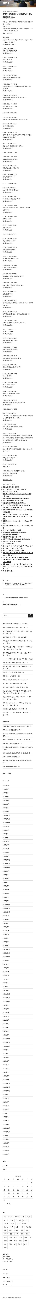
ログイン (5, 1273)
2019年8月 (6, 1098)
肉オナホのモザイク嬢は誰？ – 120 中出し (16, 623)
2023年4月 (6, 934)
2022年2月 (6, 986)
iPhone (7, 583)
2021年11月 (6, 997)
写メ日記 (28, 1227)
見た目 (20, 1244)
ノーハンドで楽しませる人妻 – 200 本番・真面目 (18, 659)
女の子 (6, 1234)
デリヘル (18, 1220)
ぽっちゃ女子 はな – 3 (9, 543)
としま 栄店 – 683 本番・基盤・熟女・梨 (15, 662)
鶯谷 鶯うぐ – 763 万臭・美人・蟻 (13, 672)
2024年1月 (6, 901)
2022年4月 (6, 979)
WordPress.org (7, 1285)
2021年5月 (6, 1020)
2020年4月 (6, 1068)
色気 (20, 584)
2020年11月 (6, 1042)
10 (4, 1190)
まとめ (5, 1169)
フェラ (6, 1223)
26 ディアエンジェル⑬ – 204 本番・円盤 (15, 557)
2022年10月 (6, 957)
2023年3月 (6, 938)
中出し (6, 1227)
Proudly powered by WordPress (12, 1297)
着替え (17, 584)
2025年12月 (6, 815)
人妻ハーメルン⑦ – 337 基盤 (12, 541)
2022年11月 (6, 953)
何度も (23, 583)
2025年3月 (6, 848)
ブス (18, 1223)
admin (16, 11)
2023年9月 (6, 916)
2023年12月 (6, 904)
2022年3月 (6, 983)
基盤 (27, 1230)
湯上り (11, 584)
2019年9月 (6, 1094)
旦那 (20, 1237)
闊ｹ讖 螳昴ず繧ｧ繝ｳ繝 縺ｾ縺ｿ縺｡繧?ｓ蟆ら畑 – (17, 726)
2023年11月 (6, 908)
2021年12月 (6, 994)
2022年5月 (6, 975)
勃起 (29, 583)
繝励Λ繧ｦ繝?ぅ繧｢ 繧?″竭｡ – (12, 487)
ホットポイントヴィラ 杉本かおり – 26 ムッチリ (18, 546)
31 (4, 1200)
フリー (12, 1223)
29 (27, 1196)
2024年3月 (6, 893)
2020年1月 (6, 1079)
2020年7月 (6, 1057)
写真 (5, 1230)
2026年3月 (6, 804)
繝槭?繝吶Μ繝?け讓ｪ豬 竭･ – (12, 766)
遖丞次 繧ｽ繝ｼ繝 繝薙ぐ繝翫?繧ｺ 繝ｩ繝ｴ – (16, 498)
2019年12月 (6, 1083)
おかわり (19, 583)
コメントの (8, 1281)
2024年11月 (6, 863)
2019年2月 (6, 1120)
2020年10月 (6, 1046)
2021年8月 (6, 1009)
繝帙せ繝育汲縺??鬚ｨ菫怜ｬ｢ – (12, 743)
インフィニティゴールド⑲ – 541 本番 (14, 683)
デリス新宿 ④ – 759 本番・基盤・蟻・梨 (15, 627)
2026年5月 (6, 796)
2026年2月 (6, 808)
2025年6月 (6, 837)
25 (9, 1196)
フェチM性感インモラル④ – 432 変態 (14, 489)
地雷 (22, 1230)
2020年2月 (6, 1076)
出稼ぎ (16, 1230)
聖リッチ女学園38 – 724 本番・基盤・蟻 (15, 687)
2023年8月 (6, 919)
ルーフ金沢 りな (8, 1259)
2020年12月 (6, 1038)
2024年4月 (6, 889)
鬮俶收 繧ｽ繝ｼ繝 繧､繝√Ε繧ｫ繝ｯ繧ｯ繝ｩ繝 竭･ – (17, 753)
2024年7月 (6, 878)
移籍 (15, 1240)
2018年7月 (6, 1139)
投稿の (6, 1277)
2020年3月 (6, 1072)
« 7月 (9, 1203)
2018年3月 (6, 1154)
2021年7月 (6, 1012)
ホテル (24, 1223)
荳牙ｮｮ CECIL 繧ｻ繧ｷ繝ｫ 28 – (12, 757)
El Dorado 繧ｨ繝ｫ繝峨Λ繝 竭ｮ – (12, 730)
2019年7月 (6, 1102)
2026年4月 (6, 800)
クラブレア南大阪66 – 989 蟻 (12, 530)
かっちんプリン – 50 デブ (11, 491)
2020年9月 (6, 1050)
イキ (13, 583)
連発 (25, 584)
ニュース (7, 580)
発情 (14, 584)
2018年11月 (6, 1132)
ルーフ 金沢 (6, 1256)
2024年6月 (6, 882)
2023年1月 (6, 945)
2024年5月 (6, 886)
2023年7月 (6, 923)
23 (31, 1193)
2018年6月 (6, 1143)
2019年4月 (6, 1113)
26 (13, 1196)
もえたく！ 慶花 (8, 1261)
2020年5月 (6, 1065)
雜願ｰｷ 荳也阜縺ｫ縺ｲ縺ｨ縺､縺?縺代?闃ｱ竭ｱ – (17, 539)
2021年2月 (6, 1031)
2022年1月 (6, 990)
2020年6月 (6, 1061)
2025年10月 (6, 822)
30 (31, 1196)
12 (13, 1190)
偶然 (26, 583)
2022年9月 (6, 960)
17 (4, 1193)
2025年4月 (6, 845)
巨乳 (17, 1234)
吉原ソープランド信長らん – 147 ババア (15, 680)
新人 (15, 1237)
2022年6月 (6, 971)
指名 (10, 1237)
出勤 (10, 1230)
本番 (25, 1237)
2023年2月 (6, 942)
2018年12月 (6, 1128)
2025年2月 (6, 852)
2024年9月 (6, 871)
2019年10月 (6, 1091)
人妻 (17, 1227)
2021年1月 (6, 1035)
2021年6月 (6, 1016)
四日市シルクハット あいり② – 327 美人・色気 (17, 564)
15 (27, 1190)
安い (11, 1234)
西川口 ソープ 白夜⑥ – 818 (11, 676)
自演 (10, 1244)
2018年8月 (6, 1135)
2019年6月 (6, 1106)
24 (4, 1196)
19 (13, 1193)
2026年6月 (6, 793)
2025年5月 (6, 841)
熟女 (5, 1240)
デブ (11, 1220)
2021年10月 (6, 1001)
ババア (25, 1220)
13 (18, 1190)
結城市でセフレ (7, 480)
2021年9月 (6, 1005)
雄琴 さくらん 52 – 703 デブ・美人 (13, 550)
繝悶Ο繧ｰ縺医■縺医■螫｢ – (11, 534)
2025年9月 (6, 826)
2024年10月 (6, 867)
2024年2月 (6, 897)
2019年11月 (6, 1087)
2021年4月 (6, 1024)
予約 (11, 1227)
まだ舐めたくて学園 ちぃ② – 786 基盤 (15, 637)
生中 (10, 1240)
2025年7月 (6, 834)
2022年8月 (6, 964)
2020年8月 (6, 1053)
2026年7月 (6, 789)
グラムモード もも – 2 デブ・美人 (13, 548)
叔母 (8, 584)
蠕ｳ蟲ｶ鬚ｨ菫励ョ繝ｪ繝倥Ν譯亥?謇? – (14, 532)
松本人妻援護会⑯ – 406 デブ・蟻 (13, 500)
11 (8, 1190)
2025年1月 (6, 856)
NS (10, 583)
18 (9, 1193)
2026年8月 (6, 785)
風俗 (5, 1247)
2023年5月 (6, 930)
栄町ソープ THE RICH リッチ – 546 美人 (15, 514)
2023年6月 (6, 927)
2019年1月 (6, 1124)
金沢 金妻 (6, 1254)
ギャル (28, 1217)
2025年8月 (6, 830)
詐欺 (25, 1244)
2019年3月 (6, 1117)
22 (27, 1193)
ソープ (6, 1220)
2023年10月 (6, 912)
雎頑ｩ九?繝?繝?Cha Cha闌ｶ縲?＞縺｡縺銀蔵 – (17, 739)
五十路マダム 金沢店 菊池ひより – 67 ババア (16, 505)
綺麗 (25, 1240)
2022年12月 (6, 949)
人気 (22, 1227)
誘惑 (23, 584)
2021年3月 (6, 1027)
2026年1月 (6, 811)
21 (22, 1193)
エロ (15, 583)
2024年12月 (6, 860)
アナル (10, 1217)
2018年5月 (6, 1147)
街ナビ (6, 2)
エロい (17, 1217)
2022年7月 (6, 968)
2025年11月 (6, 819)
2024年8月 (6, 875)
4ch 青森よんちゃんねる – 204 (12, 507)
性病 (5, 1237)
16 (31, 1190)
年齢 (22, 1234)
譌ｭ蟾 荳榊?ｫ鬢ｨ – (8, 571)
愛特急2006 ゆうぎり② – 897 (12, 537)
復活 (27, 1234)
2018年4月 (6, 1150)
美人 (5, 1244)
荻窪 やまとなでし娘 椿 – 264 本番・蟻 (15, 709)
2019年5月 (6, 1109)
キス (22, 1217)
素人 (20, 1240)
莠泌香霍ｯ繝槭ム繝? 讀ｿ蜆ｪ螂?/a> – (14, 503)
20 (18, 1193)
